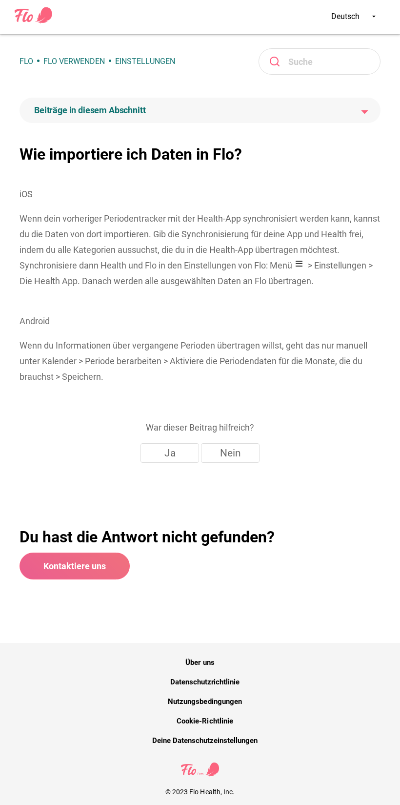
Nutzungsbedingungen (205, 701)
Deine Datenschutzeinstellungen (205, 740)
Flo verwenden (74, 61)
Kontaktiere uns (74, 566)
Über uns (199, 662)
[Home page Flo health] (34, 21)
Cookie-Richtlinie (205, 721)
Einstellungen (145, 61)
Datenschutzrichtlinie (205, 682)
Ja (170, 453)
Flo (26, 61)
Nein (230, 453)
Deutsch (346, 16)
